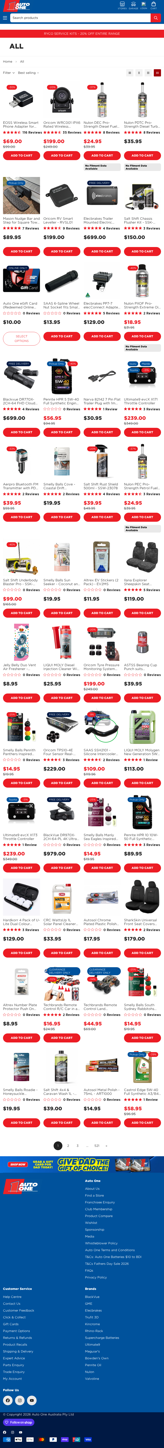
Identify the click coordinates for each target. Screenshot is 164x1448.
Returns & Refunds (17, 1338)
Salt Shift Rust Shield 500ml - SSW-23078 (101, 486)
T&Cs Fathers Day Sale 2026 (107, 1264)
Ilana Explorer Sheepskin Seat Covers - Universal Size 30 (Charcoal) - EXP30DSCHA (140, 582)
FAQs (89, 1270)
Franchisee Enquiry (100, 1202)
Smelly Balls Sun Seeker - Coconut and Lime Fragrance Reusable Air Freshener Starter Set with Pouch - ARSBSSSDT (61, 582)
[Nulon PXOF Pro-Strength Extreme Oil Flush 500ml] (142, 280)
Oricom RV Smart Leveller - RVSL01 (58, 220)
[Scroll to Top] (156, 1426)
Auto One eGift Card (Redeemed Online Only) (20, 305)
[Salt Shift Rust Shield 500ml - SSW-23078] (102, 461)
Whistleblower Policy (101, 1243)
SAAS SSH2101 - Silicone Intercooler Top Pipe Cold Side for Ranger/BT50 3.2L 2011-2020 (102, 752)
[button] (153, 6)
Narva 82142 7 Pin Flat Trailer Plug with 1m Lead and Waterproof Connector (102, 401)
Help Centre (12, 1297)
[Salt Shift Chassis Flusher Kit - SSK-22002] (142, 195)
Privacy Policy (96, 1277)
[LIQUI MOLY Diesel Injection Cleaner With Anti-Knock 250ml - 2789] (62, 642)
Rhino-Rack (94, 1331)
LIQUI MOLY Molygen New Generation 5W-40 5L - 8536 (141, 752)
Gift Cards (11, 1324)
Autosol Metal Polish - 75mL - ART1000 (102, 1092)
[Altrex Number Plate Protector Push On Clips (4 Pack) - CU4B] (21, 982)
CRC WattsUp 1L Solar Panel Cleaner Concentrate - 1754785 (59, 922)
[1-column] (129, 72)
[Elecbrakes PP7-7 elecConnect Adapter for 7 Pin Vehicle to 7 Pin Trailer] (102, 280)
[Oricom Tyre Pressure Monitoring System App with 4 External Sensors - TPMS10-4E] (102, 642)
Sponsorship (94, 1229)
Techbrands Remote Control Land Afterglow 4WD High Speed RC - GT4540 (101, 1007)
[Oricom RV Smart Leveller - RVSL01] (62, 195)
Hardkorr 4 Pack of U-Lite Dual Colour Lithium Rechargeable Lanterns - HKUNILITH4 (21, 922)
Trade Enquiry (14, 1372)
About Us (92, 1189)
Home (7, 61)
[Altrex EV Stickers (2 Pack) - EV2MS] (102, 557)
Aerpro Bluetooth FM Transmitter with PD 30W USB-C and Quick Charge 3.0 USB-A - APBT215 (20, 486)
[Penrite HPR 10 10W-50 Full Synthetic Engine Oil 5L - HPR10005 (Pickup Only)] (142, 812)
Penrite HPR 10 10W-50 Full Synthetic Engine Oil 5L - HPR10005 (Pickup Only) (141, 837)
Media (89, 1236)
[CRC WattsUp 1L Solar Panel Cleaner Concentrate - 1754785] (62, 897)
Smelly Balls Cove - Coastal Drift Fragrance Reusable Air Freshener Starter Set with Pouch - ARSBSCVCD (61, 486)
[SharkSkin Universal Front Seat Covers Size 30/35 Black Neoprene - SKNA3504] (142, 897)
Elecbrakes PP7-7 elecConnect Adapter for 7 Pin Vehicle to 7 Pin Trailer (101, 305)
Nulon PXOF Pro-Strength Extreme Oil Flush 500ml (141, 305)
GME (88, 1304)
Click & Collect (14, 1317)
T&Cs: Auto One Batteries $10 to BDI (113, 1257)
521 (96, 1146)
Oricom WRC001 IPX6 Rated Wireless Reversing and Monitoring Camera (61, 124)
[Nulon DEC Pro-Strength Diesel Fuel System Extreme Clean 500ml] (102, 99)
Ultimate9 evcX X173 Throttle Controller (20, 837)
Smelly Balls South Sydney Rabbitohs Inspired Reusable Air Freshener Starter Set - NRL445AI (142, 1007)
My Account (12, 1379)
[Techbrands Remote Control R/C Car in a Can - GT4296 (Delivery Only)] (62, 982)
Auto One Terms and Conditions (110, 1250)
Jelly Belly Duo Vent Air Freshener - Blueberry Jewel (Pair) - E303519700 (21, 667)
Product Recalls (15, 1344)
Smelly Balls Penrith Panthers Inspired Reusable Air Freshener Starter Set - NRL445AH (21, 752)
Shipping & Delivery (18, 1351)
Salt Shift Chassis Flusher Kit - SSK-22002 (138, 220)
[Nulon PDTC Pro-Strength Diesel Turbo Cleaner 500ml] (142, 99)
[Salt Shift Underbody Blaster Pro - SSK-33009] (21, 557)
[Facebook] (8, 1400)
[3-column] (148, 72)
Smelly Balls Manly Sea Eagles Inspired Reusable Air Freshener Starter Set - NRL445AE (102, 837)
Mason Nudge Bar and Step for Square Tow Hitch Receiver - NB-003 (21, 220)
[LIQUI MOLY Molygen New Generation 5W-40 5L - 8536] (142, 727)
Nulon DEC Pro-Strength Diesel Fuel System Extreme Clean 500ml (100, 124)
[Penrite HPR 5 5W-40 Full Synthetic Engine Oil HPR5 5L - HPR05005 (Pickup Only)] (62, 376)
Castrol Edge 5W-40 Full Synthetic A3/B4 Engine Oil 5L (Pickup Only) (141, 1092)
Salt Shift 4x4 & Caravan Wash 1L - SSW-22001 (58, 1092)
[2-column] (139, 72)
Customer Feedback (18, 1310)
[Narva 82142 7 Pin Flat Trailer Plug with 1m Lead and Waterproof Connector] (102, 376)
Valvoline (92, 1379)
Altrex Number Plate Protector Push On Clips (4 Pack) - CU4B (21, 1007)
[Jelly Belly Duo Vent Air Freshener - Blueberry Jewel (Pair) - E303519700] (21, 642)
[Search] (156, 17)
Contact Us (11, 1304)
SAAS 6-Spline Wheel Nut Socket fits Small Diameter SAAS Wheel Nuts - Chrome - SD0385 (61, 305)
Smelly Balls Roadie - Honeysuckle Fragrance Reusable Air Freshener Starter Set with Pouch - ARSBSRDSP (20, 1092)
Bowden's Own (97, 1358)
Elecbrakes (93, 1310)
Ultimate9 (92, 1344)
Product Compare (99, 1216)
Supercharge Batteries (102, 1338)
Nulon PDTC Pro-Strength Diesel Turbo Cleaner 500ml (142, 124)
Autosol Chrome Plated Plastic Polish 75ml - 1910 (100, 922)
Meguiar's (92, 1351)
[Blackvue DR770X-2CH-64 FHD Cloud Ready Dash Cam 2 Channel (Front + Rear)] (21, 376)
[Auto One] (18, 6)
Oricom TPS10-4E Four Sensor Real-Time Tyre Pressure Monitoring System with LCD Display (59, 752)
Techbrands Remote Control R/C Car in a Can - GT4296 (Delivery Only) (60, 1007)
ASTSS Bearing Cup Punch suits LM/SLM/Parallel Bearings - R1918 (140, 667)
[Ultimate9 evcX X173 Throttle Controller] (21, 812)
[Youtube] (32, 1400)
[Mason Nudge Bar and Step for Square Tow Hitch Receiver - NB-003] (21, 195)
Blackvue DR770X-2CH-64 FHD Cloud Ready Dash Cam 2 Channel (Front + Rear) (19, 401)
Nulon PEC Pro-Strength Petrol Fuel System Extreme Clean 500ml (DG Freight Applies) (141, 486)
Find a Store (94, 1195)
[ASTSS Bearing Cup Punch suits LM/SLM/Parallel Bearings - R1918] (142, 642)
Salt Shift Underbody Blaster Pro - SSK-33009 (20, 582)
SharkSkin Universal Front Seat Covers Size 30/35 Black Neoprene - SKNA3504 (140, 922)
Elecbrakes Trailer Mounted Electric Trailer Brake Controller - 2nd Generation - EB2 (98, 220)
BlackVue (92, 1297)
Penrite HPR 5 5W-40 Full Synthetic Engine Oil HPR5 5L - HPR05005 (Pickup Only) (61, 401)
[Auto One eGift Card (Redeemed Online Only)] (21, 280)
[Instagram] (20, 1400)
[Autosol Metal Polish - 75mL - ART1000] (102, 1067)
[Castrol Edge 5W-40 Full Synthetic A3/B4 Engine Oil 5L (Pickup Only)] (142, 1067)
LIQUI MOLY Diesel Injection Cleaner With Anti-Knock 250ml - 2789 (61, 667)
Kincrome (92, 1324)
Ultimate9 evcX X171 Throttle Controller (141, 401)
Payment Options (16, 1331)
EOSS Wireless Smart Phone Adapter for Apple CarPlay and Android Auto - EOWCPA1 (21, 124)
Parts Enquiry (13, 1365)
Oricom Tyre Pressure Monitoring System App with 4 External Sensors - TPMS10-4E (101, 667)
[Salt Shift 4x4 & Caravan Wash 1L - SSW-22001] (62, 1067)
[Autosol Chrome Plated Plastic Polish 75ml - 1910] (102, 897)
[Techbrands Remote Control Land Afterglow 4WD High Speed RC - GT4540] (102, 982)
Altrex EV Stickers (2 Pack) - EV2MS (101, 582)
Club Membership (98, 1209)
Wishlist (91, 1223)
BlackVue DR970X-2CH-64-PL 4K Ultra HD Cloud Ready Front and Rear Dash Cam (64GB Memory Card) (60, 837)
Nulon (89, 1372)
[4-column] (157, 72)
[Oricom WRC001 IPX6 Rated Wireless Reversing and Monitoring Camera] (62, 99)
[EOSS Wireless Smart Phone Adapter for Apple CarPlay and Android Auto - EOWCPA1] (21, 99)
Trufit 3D (92, 1317)
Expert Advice (14, 1358)
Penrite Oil (93, 1365)
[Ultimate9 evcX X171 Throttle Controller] (142, 376)
